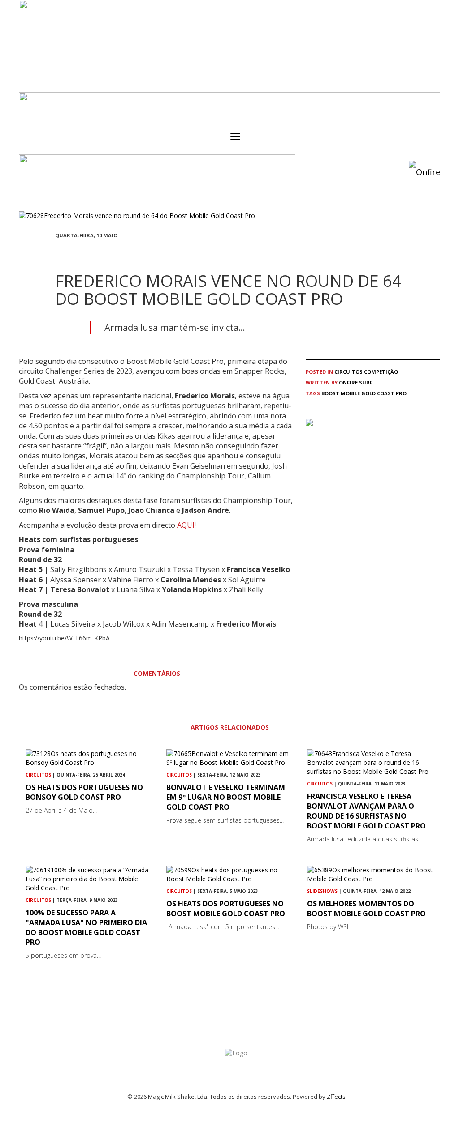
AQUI (186, 525)
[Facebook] (58, 252)
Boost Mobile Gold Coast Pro (364, 393)
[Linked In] (101, 252)
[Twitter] (79, 252)
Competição (381, 371)
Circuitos (348, 371)
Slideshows (322, 891)
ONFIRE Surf (355, 382)
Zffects (336, 1097)
